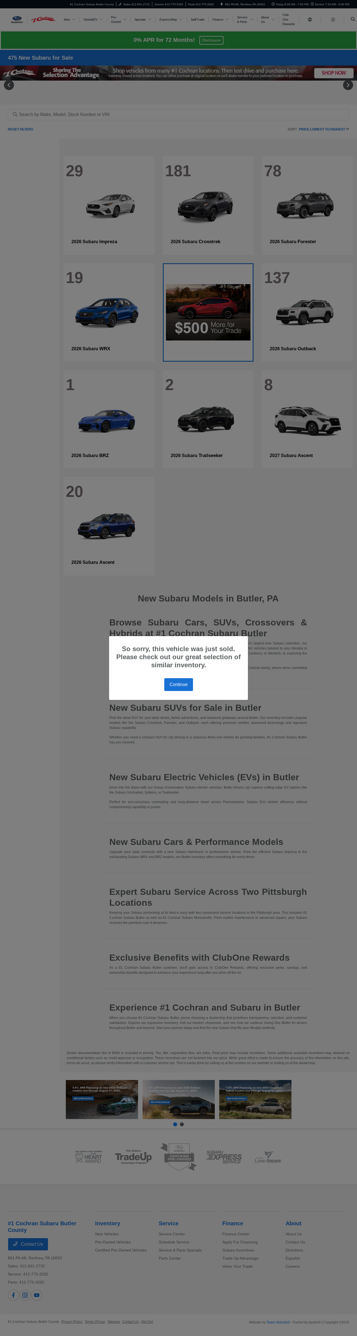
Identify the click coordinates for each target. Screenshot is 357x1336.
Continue (179, 684)
